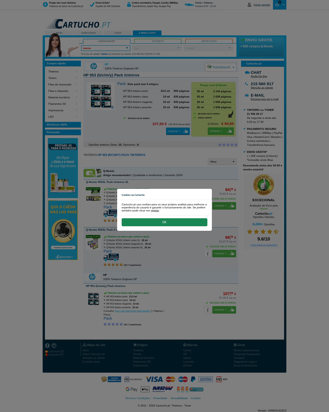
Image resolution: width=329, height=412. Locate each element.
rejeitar (155, 210)
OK (164, 222)
